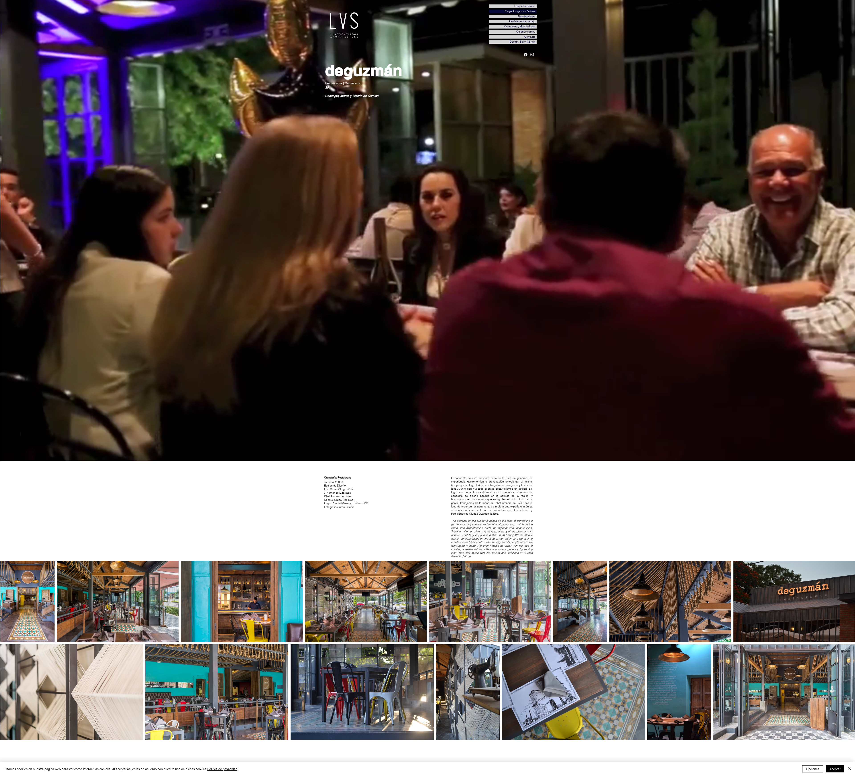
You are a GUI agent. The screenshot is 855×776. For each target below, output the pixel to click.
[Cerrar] (849, 768)
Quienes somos (525, 31)
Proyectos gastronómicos (520, 11)
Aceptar (835, 769)
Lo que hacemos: (524, 6)
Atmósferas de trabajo (522, 21)
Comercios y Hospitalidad (519, 26)
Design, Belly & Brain (522, 41)
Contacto (529, 36)
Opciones (812, 769)
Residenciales (526, 16)
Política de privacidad (222, 769)
